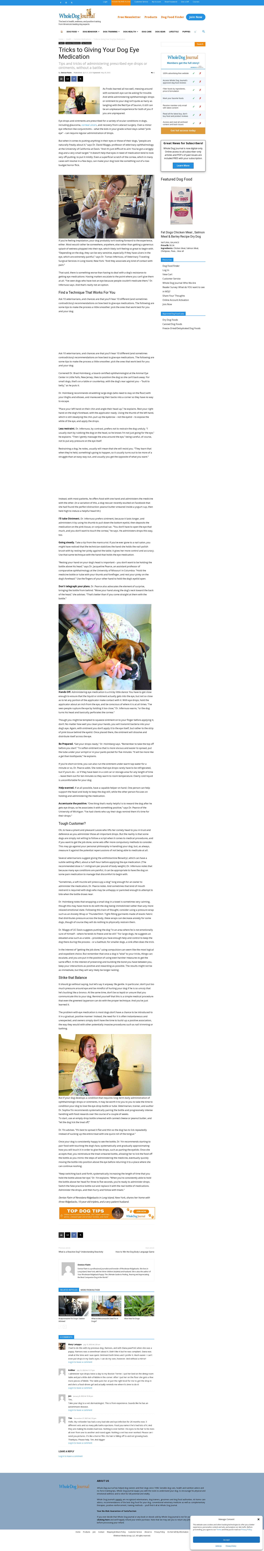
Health (68, 39)
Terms (218, 1529)
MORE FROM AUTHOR (90, 1290)
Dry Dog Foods (170, 319)
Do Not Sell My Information (177, 1532)
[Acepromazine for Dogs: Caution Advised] (74, 1306)
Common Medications (82, 39)
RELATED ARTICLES (68, 1290)
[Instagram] (66, 3)
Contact (101, 1532)
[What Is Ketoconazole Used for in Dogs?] (106, 1306)
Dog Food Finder (171, 265)
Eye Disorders (86, 43)
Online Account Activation (176, 300)
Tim (70, 1418)
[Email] (67, 79)
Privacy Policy (246, 1529)
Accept (226, 1539)
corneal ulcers (89, 124)
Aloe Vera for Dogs (132, 1318)
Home (61, 39)
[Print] (61, 79)
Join (94, 1532)
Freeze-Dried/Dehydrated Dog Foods (181, 328)
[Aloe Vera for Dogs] (139, 1306)
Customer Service (172, 278)
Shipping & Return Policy (116, 1532)
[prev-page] (60, 1326)
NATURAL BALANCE (170, 242)
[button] (258, 1519)
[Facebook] (61, 3)
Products (86, 1532)
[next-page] (64, 1326)
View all (180, 251)
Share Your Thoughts (174, 295)
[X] (72, 3)
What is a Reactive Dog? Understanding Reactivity (81, 1252)
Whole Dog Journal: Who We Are (179, 282)
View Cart (167, 274)
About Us (148, 1532)
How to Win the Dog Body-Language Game (135, 1252)
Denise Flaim (66, 73)
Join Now (167, 304)
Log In (166, 270)
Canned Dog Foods (172, 324)
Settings (218, 1546)
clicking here (103, 1519)
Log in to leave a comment (80, 1362)
